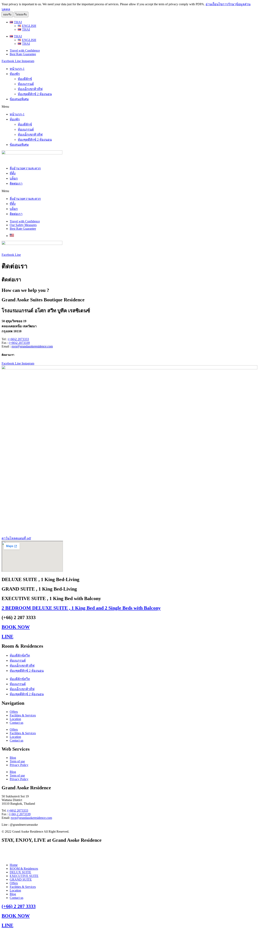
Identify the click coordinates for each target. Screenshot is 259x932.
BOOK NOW (16, 627)
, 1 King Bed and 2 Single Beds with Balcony (81, 608)
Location (15, 719)
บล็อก (14, 178)
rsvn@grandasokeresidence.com (32, 346)
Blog (13, 757)
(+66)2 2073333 (18, 339)
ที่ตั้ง (13, 173)
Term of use (17, 761)
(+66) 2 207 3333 (19, 906)
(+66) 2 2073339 (20, 814)
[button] (129, 106)
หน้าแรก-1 (17, 68)
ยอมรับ (7, 14)
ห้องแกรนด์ (26, 84)
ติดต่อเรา (16, 183)
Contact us (16, 722)
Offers (14, 711)
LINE (7, 636)
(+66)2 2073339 (19, 342)
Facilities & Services (23, 715)
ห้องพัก (15, 73)
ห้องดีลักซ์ (25, 79)
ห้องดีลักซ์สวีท (20, 655)
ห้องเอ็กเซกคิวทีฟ (30, 89)
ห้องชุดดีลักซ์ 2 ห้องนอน (35, 94)
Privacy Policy (19, 765)
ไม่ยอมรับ (21, 14)
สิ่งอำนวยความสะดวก (25, 168)
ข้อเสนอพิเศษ (19, 99)
